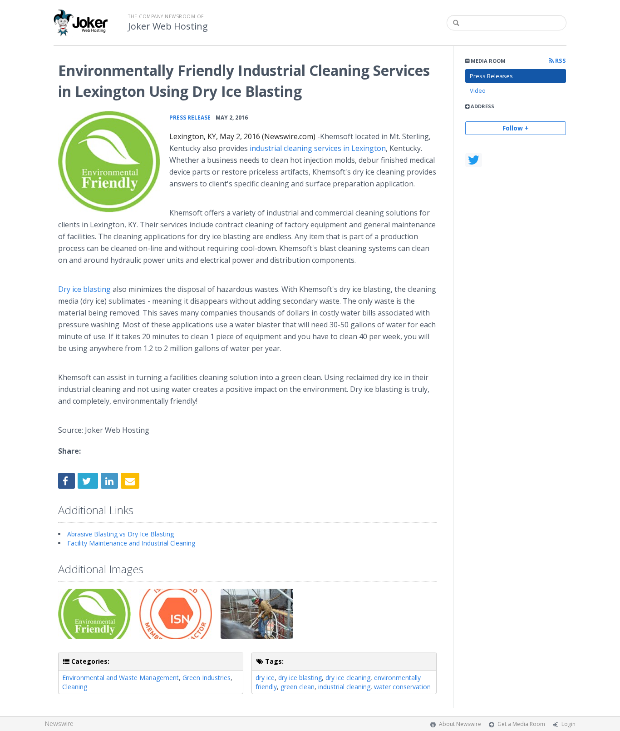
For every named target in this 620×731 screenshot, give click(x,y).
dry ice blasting (300, 677)
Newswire (59, 723)
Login (568, 724)
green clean (297, 686)
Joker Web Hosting (168, 26)
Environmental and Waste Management (120, 677)
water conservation (402, 686)
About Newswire (460, 724)
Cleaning (74, 686)
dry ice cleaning (347, 677)
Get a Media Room (521, 724)
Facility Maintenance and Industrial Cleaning (131, 543)
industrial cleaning (344, 686)
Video (478, 90)
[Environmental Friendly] (109, 161)
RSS (560, 61)
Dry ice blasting (84, 289)
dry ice (265, 677)
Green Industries (206, 677)
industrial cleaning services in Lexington (317, 148)
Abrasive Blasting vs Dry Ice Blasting (120, 534)
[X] (473, 160)
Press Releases (491, 76)
